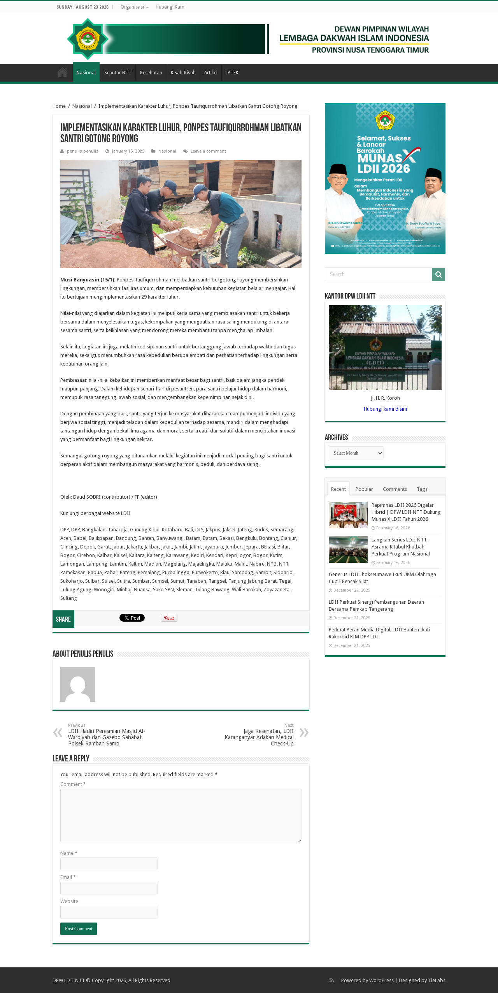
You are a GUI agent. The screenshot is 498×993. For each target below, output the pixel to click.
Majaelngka (201, 564)
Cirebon (86, 555)
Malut (241, 564)
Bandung (126, 538)
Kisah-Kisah (183, 73)
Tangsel (217, 581)
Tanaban (196, 581)
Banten (146, 538)
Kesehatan (151, 73)
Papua (95, 572)
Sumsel (160, 581)
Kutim (276, 555)
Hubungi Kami (171, 7)
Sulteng (68, 598)
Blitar (283, 547)
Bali (189, 530)
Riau (225, 572)
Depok (87, 547)
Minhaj (124, 589)
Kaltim (135, 564)
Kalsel (120, 555)
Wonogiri (104, 589)
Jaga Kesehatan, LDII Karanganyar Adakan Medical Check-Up (259, 735)
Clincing (69, 547)
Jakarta (134, 547)
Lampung (96, 564)
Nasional (86, 73)
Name (68, 853)
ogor (245, 555)
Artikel (210, 73)
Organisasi (132, 7)
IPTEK (232, 73)
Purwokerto (205, 572)
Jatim (195, 547)
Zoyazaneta (276, 589)
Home (63, 72)
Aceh (65, 538)
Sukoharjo (71, 581)
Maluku (224, 564)
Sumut (177, 581)
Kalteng (155, 555)
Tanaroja (118, 530)
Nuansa (142, 589)
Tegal (285, 581)
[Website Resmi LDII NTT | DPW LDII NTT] (249, 38)
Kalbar (104, 555)
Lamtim (118, 564)
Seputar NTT (118, 73)
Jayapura (213, 547)
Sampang (242, 572)
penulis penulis (82, 151)
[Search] (438, 274)
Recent (338, 489)
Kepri (231, 555)
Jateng (245, 530)
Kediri (197, 555)
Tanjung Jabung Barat (252, 581)
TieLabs (436, 980)
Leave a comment (208, 151)
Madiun (152, 564)
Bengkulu (246, 538)
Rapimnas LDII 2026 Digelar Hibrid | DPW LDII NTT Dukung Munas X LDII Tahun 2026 (406, 512)
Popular (364, 489)
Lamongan (72, 564)
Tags (422, 489)
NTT (283, 564)
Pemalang (149, 572)
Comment (73, 784)
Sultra (123, 581)
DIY (199, 530)
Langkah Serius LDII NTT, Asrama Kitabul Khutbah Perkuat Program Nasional (401, 547)
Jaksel (229, 530)
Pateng (127, 572)
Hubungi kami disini (385, 409)
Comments (395, 489)
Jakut (166, 547)
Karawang (177, 555)
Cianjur (288, 538)
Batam (193, 538)
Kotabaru (172, 530)
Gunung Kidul (145, 530)
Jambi (180, 547)
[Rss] (332, 980)
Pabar (110, 572)
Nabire (257, 564)
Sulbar (92, 581)
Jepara (251, 547)
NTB (272, 564)
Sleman (184, 589)
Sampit (263, 572)
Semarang (281, 530)
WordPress (381, 980)
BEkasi (268, 547)
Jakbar (151, 547)
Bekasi (226, 538)
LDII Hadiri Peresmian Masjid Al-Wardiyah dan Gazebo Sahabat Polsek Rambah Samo (106, 735)
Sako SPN (163, 589)
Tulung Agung (75, 589)
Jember (233, 547)
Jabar (118, 547)
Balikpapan (101, 538)
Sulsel (108, 581)
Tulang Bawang (212, 589)
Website (69, 901)
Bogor (67, 555)
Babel (80, 538)
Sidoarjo (283, 572)
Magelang (174, 564)
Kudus (261, 530)
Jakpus (212, 530)
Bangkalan (93, 530)
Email (68, 877)
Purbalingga (175, 572)
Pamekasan (73, 572)
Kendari (214, 555)
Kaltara (137, 555)
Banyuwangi (170, 538)
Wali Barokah (246, 589)
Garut (103, 547)
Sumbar (141, 581)
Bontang (268, 538)
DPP (64, 530)
